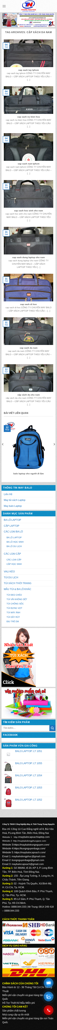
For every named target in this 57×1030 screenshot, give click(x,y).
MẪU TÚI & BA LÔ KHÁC (17, 589)
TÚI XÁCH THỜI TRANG (17, 583)
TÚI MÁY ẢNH (13, 612)
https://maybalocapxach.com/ (29, 852)
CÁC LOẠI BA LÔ (13, 531)
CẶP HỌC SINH (14, 564)
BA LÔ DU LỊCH (14, 546)
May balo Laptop (13, 506)
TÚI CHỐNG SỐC (15, 603)
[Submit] (52, 728)
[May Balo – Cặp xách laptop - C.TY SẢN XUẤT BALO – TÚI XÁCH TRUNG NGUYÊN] (28, 6)
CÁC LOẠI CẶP (12, 554)
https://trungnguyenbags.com (29, 848)
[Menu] (4, 6)
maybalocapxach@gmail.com (28, 864)
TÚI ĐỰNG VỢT (14, 608)
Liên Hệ (8, 494)
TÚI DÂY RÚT (13, 617)
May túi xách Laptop (14, 500)
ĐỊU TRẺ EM (13, 621)
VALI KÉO (9, 571)
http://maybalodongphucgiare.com (29, 841)
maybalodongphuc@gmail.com (28, 856)
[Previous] (2, 450)
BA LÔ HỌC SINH (15, 542)
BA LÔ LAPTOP (12, 520)
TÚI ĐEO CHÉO (14, 595)
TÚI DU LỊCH (11, 577)
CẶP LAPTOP (11, 526)
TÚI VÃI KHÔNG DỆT (17, 599)
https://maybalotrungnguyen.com (31, 844)
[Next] (54, 450)
